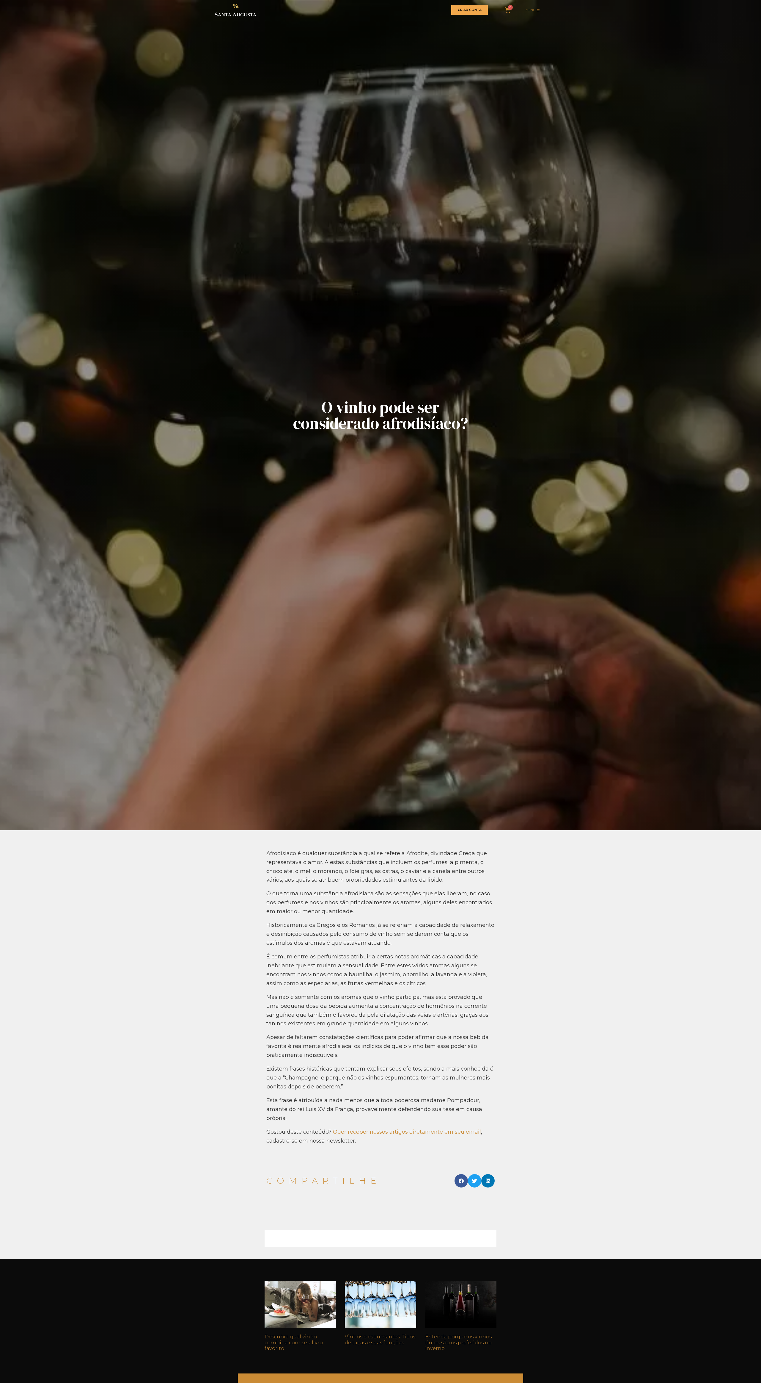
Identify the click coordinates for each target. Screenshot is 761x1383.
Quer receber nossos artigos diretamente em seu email (407, 1132)
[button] (461, 1181)
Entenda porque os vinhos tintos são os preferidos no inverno (458, 1342)
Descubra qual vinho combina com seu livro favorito (294, 1342)
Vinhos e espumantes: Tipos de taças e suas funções (380, 1339)
